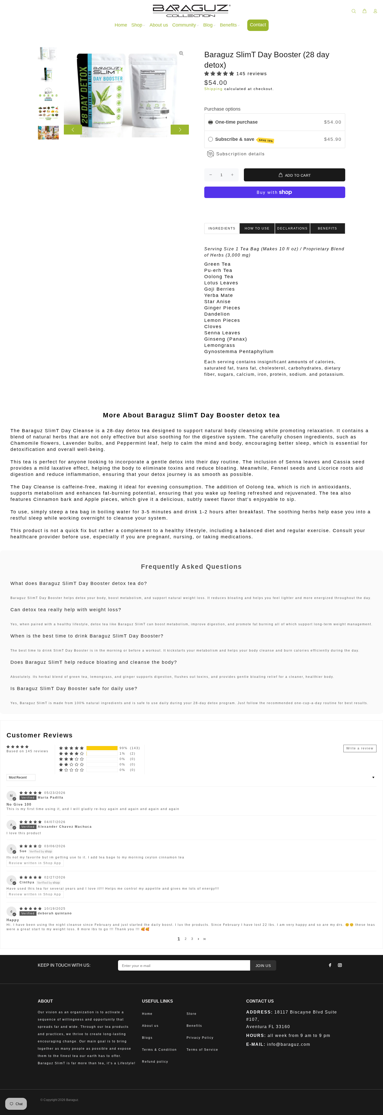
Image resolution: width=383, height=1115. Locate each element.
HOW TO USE (257, 228)
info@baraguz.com (288, 1044)
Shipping (213, 89)
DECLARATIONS (292, 228)
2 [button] (186, 939)
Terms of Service (202, 1050)
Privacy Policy (200, 1038)
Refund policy (155, 1061)
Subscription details (240, 153)
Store (192, 1014)
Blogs (147, 1038)
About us (150, 1026)
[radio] (210, 122)
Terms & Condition (159, 1050)
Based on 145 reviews (27, 751)
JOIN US (263, 966)
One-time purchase (236, 122)
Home (147, 1014)
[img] (31, 793)
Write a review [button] (360, 748)
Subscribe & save (244, 139)
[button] (220, 73)
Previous (73, 130)
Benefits (194, 1026)
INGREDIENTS (222, 228)
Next (180, 130)
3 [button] (192, 939)
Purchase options (222, 109)
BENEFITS (327, 228)
